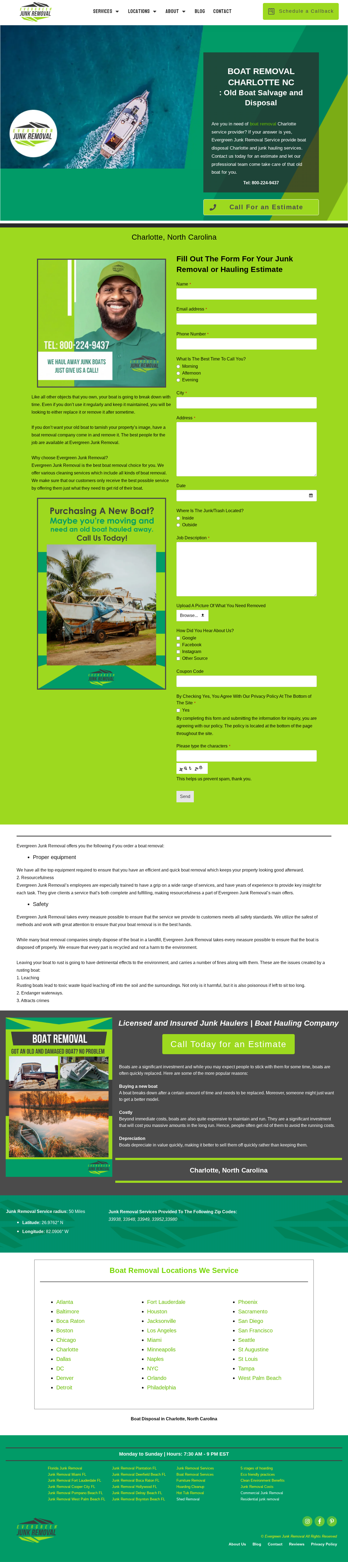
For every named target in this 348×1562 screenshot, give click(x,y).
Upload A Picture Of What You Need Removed (221, 605)
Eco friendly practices (258, 1474)
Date (181, 485)
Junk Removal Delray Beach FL (137, 1493)
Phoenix (247, 1302)
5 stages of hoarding (257, 1468)
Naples (155, 1359)
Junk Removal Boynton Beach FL (138, 1499)
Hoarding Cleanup (190, 1487)
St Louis (248, 1359)
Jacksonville (161, 1321)
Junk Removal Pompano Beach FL (75, 1493)
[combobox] (246, 495)
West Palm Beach (259, 1378)
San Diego (250, 1321)
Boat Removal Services (195, 1474)
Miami (154, 1340)
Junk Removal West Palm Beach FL (76, 1499)
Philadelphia (161, 1387)
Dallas (63, 1359)
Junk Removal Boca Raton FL (135, 1480)
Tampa (246, 1368)
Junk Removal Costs (257, 1487)
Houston (157, 1311)
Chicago (66, 1340)
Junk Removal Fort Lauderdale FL (74, 1480)
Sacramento (253, 1311)
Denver (65, 1378)
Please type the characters (203, 746)
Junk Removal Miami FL (67, 1474)
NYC (152, 1368)
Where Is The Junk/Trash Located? (210, 510)
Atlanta (64, 1302)
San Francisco (255, 1330)
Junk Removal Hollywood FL (134, 1487)
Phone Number (192, 334)
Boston (64, 1330)
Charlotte (67, 1349)
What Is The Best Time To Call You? (211, 359)
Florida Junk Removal (65, 1468)
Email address (191, 309)
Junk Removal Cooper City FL (71, 1487)
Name (183, 284)
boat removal (263, 123)
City (181, 393)
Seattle (246, 1340)
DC (60, 1368)
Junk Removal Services (195, 1468)
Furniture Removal (190, 1480)
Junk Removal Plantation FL (134, 1468)
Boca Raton (70, 1321)
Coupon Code (190, 671)
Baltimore (67, 1311)
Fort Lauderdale (166, 1302)
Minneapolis (161, 1349)
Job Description (192, 538)
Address (185, 418)
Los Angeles (161, 1330)
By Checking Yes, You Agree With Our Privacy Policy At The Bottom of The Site (243, 699)
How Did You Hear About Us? (205, 630)
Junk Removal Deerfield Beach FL (139, 1474)
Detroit (64, 1387)
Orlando (156, 1378)
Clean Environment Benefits (263, 1480)
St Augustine (253, 1349)
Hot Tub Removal (190, 1493)
